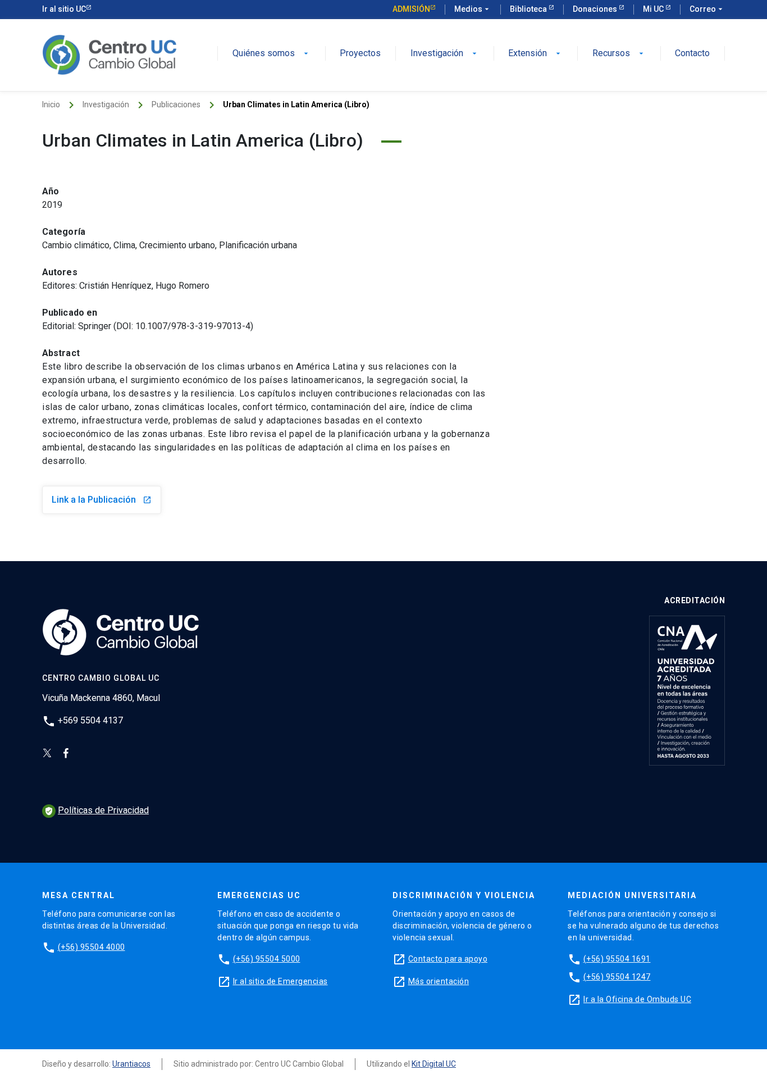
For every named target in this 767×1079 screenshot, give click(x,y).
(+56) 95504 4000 (91, 947)
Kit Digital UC (434, 1063)
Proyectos (360, 53)
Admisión (411, 8)
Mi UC (654, 8)
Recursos (619, 53)
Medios (472, 8)
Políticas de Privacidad (96, 810)
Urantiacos (131, 1063)
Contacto (692, 53)
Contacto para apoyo (448, 958)
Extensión (535, 53)
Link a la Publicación (102, 499)
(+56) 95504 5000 (266, 958)
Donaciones (596, 8)
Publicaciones (176, 104)
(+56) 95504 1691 (617, 958)
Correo (707, 8)
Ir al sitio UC (64, 8)
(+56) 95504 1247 (617, 977)
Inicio (51, 104)
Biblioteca (529, 8)
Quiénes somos (271, 53)
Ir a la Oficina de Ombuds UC (637, 999)
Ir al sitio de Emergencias (280, 981)
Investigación (444, 53)
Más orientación (438, 981)
